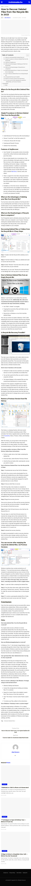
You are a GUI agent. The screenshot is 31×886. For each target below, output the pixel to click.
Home (2, 6)
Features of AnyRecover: (10, 62)
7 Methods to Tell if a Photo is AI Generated (14, 787)
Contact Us (5, 872)
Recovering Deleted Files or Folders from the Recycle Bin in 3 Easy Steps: (16, 71)
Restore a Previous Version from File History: (15, 78)
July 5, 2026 (4, 829)
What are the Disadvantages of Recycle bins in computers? (15, 68)
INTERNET (7, 6)
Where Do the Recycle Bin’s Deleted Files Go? (14, 57)
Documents (7, 435)
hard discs (14, 171)
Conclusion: (5, 83)
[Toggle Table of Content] (26, 55)
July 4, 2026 (4, 863)
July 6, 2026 (4, 795)
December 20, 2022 (17, 17)
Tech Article (19, 872)
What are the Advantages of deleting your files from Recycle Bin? (16, 64)
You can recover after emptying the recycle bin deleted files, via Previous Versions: (16, 81)
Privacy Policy (12, 872)
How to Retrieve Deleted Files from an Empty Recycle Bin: (16, 74)
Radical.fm (25, 872)
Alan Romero (8, 17)
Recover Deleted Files (9, 720)
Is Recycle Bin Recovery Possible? (12, 76)
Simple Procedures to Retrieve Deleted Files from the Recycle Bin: (16, 59)
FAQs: (6, 85)
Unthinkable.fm (15, 2)
